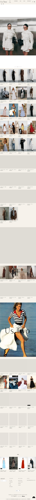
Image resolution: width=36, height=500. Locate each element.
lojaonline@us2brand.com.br (31, 480)
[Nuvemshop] (14, 496)
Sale (10, 483)
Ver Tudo (10, 480)
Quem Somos (20, 480)
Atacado (19, 483)
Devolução (11, 486)
